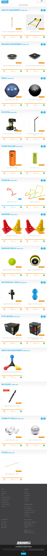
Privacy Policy (26, 514)
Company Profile (27, 507)
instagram (5, 525)
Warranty (26, 500)
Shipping (26, 491)
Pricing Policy (3, 493)
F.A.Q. (2, 495)
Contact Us (3, 506)
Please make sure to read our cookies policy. (33, 550)
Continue (23, 553)
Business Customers (5, 502)
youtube (5, 527)
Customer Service (4, 500)
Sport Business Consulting (29, 510)
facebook (5, 522)
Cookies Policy (27, 516)
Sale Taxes (26, 497)
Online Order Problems (6, 497)
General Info (3, 491)
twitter (4, 523)
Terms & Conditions (5, 504)
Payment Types (27, 495)
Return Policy (26, 493)
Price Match (26, 499)
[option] (12, 26)
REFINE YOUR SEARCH (23, 5)
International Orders (5, 499)
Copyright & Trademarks (29, 512)
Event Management (28, 508)
